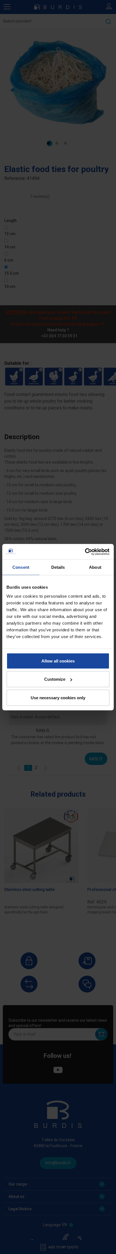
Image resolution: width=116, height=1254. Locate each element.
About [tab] (95, 567)
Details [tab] (58, 567)
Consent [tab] (20, 567)
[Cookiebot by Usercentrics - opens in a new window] (85, 551)
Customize (54, 679)
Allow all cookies (58, 660)
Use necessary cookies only (58, 697)
